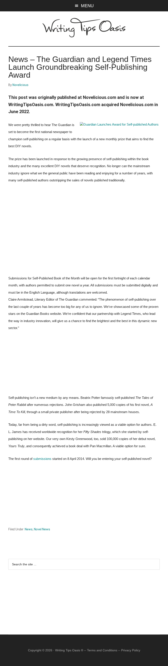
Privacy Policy (130, 650)
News (29, 529)
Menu (87, 5)
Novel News (42, 529)
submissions (42, 459)
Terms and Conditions (102, 650)
